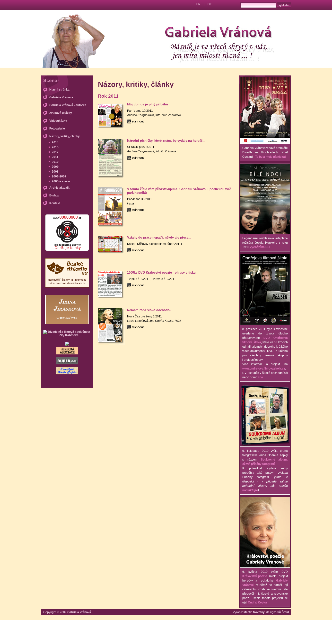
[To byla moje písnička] (265, 142)
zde (260, 377)
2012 (55, 152)
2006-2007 (59, 176)
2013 (55, 147)
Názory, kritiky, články (64, 136)
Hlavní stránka (59, 89)
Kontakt (54, 203)
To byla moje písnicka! (270, 156)
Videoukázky (58, 120)
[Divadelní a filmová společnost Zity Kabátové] (67, 335)
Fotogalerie (57, 128)
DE (210, 4)
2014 (55, 142)
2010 (55, 162)
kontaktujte (250, 490)
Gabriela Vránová (61, 97)
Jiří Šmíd (283, 612)
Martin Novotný (254, 612)
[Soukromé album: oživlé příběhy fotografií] (265, 445)
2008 (55, 171)
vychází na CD (260, 247)
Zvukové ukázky (60, 113)
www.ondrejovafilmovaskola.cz (263, 368)
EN (198, 4)
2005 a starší (61, 181)
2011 (55, 157)
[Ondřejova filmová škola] (265, 323)
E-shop (54, 195)
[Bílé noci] (265, 233)
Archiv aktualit (59, 187)
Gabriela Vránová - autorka (67, 105)
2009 (55, 166)
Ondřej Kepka (257, 602)
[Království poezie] (265, 566)
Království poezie (254, 576)
